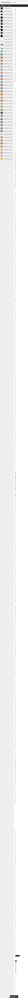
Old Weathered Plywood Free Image (10, 100)
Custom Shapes (15, 921)
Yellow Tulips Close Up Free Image (9, 109)
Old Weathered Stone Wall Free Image (10, 88)
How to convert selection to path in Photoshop (11, 48)
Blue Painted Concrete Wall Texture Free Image (12, 75)
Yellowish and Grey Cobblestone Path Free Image (12, 97)
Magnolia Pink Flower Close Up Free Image (11, 112)
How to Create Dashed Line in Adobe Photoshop (12, 8)
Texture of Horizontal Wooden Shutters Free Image (12, 155)
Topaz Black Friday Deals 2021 (9, 45)
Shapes (15, 950)
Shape (15, 941)
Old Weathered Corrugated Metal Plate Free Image (12, 79)
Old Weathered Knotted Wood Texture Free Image (12, 60)
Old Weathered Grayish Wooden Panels (10, 63)
